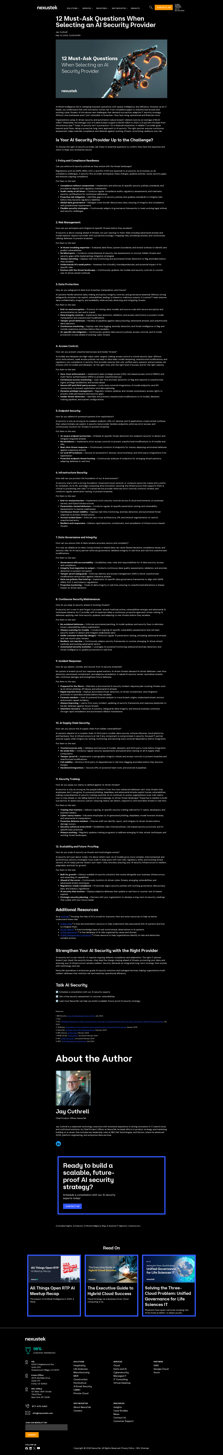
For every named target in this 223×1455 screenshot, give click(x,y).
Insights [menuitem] (117, 1407)
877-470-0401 (179, 10)
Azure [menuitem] (157, 1372)
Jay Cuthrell (61, 32)
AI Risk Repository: (69, 932)
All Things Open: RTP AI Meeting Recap (80, 1030)
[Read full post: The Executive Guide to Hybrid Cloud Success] (111, 1269)
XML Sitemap (142, 1448)
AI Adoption (78, 1226)
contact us (72, 1206)
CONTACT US (164, 7)
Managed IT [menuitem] (119, 1375)
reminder (65, 916)
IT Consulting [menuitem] (120, 1379)
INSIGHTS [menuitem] (135, 8)
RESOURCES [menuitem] (118, 1403)
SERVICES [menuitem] (86, 8)
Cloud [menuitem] (116, 1365)
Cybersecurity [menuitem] (121, 1372)
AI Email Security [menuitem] (83, 1386)
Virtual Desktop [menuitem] (122, 1382)
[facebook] (26, 1448)
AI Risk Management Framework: (76, 935)
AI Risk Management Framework (74, 1041)
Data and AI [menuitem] (120, 1369)
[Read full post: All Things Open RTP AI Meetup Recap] (54, 1269)
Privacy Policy (127, 1448)
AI (107, 1226)
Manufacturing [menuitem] (81, 1372)
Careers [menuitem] (78, 1410)
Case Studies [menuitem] (120, 1410)
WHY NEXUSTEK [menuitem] (119, 8)
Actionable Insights (64, 1226)
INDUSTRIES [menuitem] (101, 8)
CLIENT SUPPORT (178, 5)
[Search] (151, 7)
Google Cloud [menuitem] (161, 1369)
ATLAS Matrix (73, 1036)
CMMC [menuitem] (77, 1389)
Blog (104, 1226)
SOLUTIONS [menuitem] (72, 8)
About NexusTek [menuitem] (82, 1407)
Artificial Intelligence (92, 1226)
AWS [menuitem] (156, 1365)
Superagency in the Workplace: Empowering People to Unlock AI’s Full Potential (96, 1027)
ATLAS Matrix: (67, 929)
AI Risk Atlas (66, 923)
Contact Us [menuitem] (119, 1417)
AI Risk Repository (67, 1038)
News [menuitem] (116, 1414)
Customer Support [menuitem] (123, 1421)
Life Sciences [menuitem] (81, 1369)
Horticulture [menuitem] (80, 1382)
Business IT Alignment (118, 1226)
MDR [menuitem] (76, 1375)
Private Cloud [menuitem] (81, 1393)
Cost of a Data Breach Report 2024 (81, 1016)
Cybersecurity (134, 1226)
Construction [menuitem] (81, 1379)
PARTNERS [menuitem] (158, 1362)
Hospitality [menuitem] (79, 1365)
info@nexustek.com (43, 1413)
